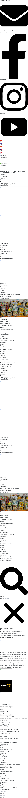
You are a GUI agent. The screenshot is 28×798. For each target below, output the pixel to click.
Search (2, 598)
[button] (14, 582)
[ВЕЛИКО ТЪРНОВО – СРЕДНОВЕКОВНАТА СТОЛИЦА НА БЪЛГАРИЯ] (14, 159)
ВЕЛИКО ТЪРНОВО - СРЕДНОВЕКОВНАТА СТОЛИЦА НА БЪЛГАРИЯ (12, 171)
